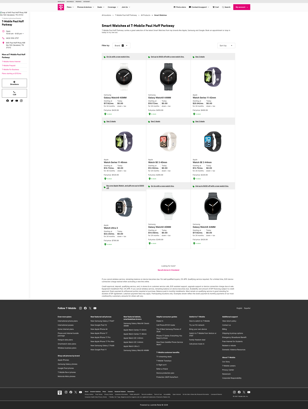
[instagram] (21, 100)
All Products (145, 15)
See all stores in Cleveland (168, 270)
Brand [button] (117, 45)
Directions (14, 83)
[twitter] (12, 100)
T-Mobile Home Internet (11, 61)
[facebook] (7, 100)
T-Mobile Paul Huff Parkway (126, 15)
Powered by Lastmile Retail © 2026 (154, 405)
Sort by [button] (226, 45)
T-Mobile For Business (10, 69)
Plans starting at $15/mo (11, 73)
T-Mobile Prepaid (8, 65)
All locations (106, 15)
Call (14, 93)
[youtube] (16, 100)
